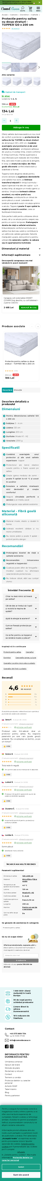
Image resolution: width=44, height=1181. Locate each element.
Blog (7, 1092)
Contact (8, 1074)
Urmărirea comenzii (13, 1062)
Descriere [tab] (7, 390)
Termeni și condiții (13, 1077)
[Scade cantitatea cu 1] (4, 121)
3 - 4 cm (25, 896)
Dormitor (7, 658)
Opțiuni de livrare (12, 1065)
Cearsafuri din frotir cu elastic (15, 669)
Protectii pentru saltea (12, 652)
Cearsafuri (30, 652)
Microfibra (27, 879)
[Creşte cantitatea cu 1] (16, 121)
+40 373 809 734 (18, 1033)
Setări (21, 1167)
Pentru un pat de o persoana (29, 908)
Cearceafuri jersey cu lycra (26, 658)
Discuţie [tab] (18, 390)
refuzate (21, 1152)
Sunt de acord (21, 1175)
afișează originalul (26, 724)
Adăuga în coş (21, 127)
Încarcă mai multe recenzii (21, 864)
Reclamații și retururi (14, 1071)
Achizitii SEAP (11, 1086)
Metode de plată (12, 1068)
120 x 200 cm (27, 876)
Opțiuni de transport (15, 92)
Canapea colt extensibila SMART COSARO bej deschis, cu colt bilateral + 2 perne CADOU (21, 300)
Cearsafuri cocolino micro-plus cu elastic (19, 663)
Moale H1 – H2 (28, 893)
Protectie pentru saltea (11, 928)
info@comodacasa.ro (20, 1040)
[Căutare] (22, 8)
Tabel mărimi (10, 1089)
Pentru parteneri (12, 1095)
